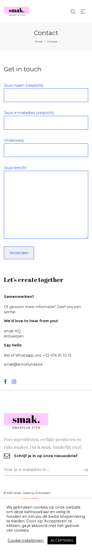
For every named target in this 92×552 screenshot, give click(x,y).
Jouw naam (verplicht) (23, 85)
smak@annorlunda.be (23, 364)
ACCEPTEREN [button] (62, 540)
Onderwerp (14, 140)
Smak (38, 41)
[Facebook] (5, 382)
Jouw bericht (15, 167)
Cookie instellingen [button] (26, 540)
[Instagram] (14, 382)
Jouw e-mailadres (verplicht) (29, 112)
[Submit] (83, 470)
